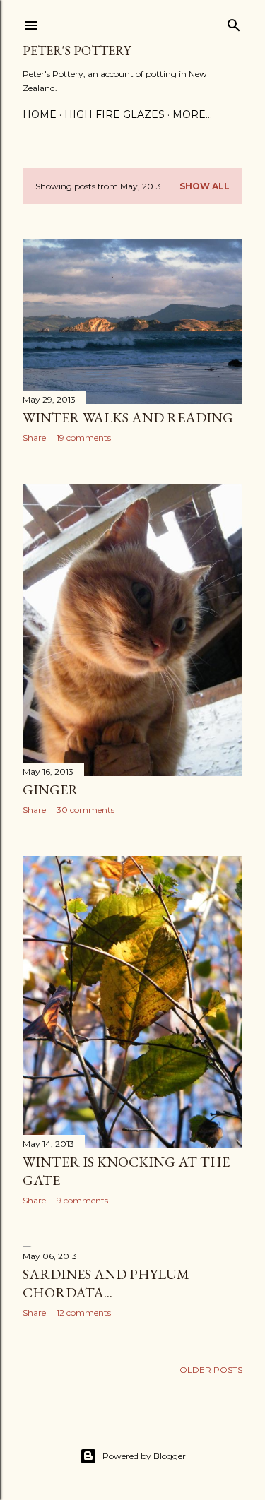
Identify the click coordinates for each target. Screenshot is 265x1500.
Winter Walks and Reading (128, 417)
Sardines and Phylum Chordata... (106, 1283)
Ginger (50, 789)
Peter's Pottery (77, 50)
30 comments (85, 809)
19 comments (84, 437)
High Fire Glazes (114, 114)
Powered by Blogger (144, 1456)
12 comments (84, 1312)
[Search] (233, 22)
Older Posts (210, 1369)
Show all (204, 186)
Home (40, 114)
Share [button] (34, 437)
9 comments (82, 1200)
